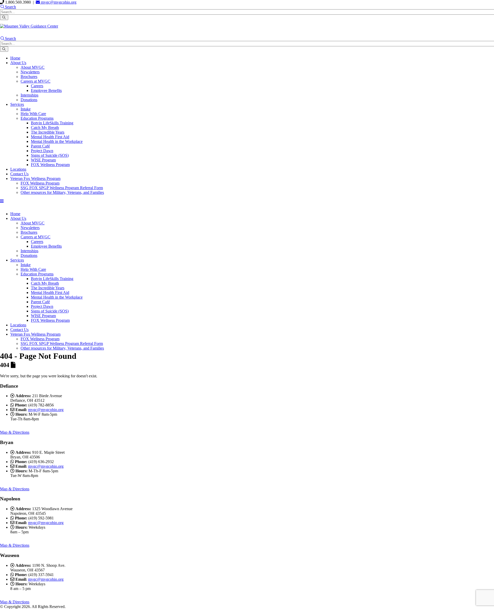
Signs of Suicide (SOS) (50, 155)
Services (17, 104)
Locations (18, 169)
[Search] (4, 17)
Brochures (29, 76)
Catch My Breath (45, 127)
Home (15, 58)
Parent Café (40, 146)
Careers (37, 86)
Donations (29, 100)
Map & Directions (14, 432)
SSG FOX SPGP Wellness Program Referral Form (62, 188)
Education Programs (37, 118)
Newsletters (30, 72)
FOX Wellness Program (50, 164)
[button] (8, 7)
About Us (18, 62)
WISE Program (43, 160)
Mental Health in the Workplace (57, 141)
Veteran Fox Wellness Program (35, 178)
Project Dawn (42, 151)
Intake (26, 109)
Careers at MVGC (35, 81)
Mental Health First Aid (50, 137)
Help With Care (33, 113)
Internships (29, 95)
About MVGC (33, 67)
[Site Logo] (29, 26)
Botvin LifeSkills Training (52, 123)
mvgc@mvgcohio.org (58, 2)
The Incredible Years (47, 132)
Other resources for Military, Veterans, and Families (62, 192)
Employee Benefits (46, 90)
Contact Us (19, 174)
